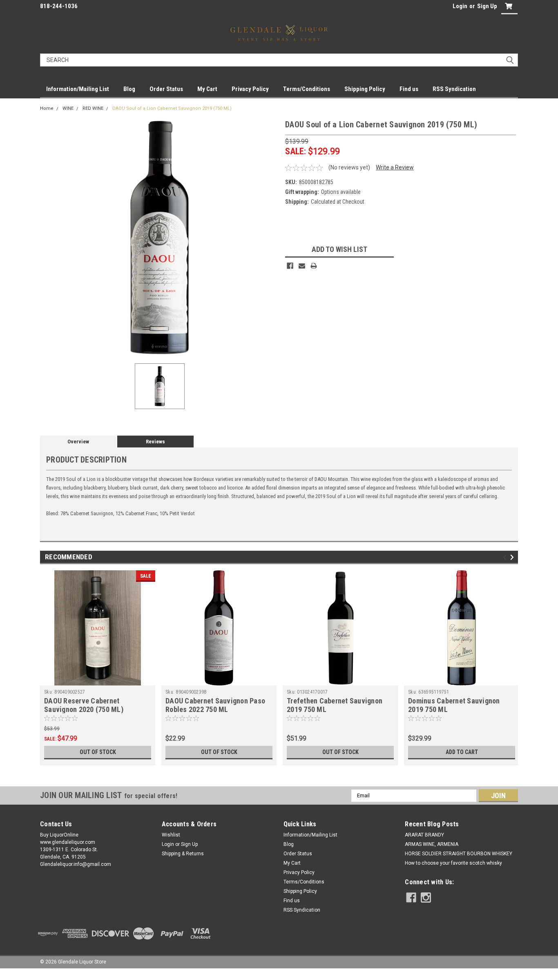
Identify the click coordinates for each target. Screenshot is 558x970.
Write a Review (395, 167)
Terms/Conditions (306, 89)
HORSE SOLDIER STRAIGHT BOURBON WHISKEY (458, 854)
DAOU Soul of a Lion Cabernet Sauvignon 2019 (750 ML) (172, 108)
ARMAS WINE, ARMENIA (431, 844)
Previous (506, 557)
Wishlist (171, 835)
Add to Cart (462, 752)
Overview (78, 441)
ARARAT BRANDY (424, 835)
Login (460, 6)
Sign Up (487, 6)
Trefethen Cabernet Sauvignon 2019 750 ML (334, 705)
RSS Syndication (454, 89)
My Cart (207, 89)
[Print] (313, 266)
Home (47, 108)
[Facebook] (290, 266)
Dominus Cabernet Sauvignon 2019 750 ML (454, 705)
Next (513, 557)
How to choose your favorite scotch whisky (453, 863)
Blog (129, 89)
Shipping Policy (364, 89)
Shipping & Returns (183, 854)
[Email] (302, 266)
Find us (409, 89)
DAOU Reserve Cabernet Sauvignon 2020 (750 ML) (83, 705)
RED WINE (93, 108)
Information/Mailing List (77, 89)
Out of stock (98, 752)
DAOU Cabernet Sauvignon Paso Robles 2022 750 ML (215, 705)
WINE (68, 108)
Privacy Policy (250, 89)
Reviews (155, 441)
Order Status (166, 89)
